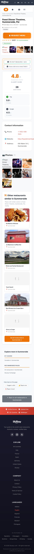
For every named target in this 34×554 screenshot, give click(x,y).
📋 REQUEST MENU (17, 35)
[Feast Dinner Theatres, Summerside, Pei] (5, 49)
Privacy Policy (17, 487)
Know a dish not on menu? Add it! (18, 66)
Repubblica (7, 536)
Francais (17, 517)
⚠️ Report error (23, 385)
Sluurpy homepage (10, 373)
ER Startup (22, 539)
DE (28, 2)
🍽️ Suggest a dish (10, 385)
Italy (17, 450)
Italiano (17, 506)
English (17, 510)
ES (22, 2)
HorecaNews (25, 536)
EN (18, 2)
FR (25, 2)
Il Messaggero (15, 536)
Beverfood (4, 539)
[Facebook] (12, 434)
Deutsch (17, 520)
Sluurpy (17, 467)
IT (15, 2)
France (17, 453)
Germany (17, 460)
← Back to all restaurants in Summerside (17, 399)
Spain (17, 457)
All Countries (17, 446)
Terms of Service (17, 490)
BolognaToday (13, 539)
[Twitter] (22, 434)
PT (32, 2)
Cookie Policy (17, 494)
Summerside (9, 13)
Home (3, 13)
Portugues (17, 524)
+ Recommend (6, 43)
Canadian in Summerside (12, 360)
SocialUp (30, 539)
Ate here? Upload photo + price (18, 62)
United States (17, 464)
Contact (17, 483)
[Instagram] (17, 434)
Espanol (17, 513)
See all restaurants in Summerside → (17, 339)
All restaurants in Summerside (13, 370)
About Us (17, 480)
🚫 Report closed (10, 389)
